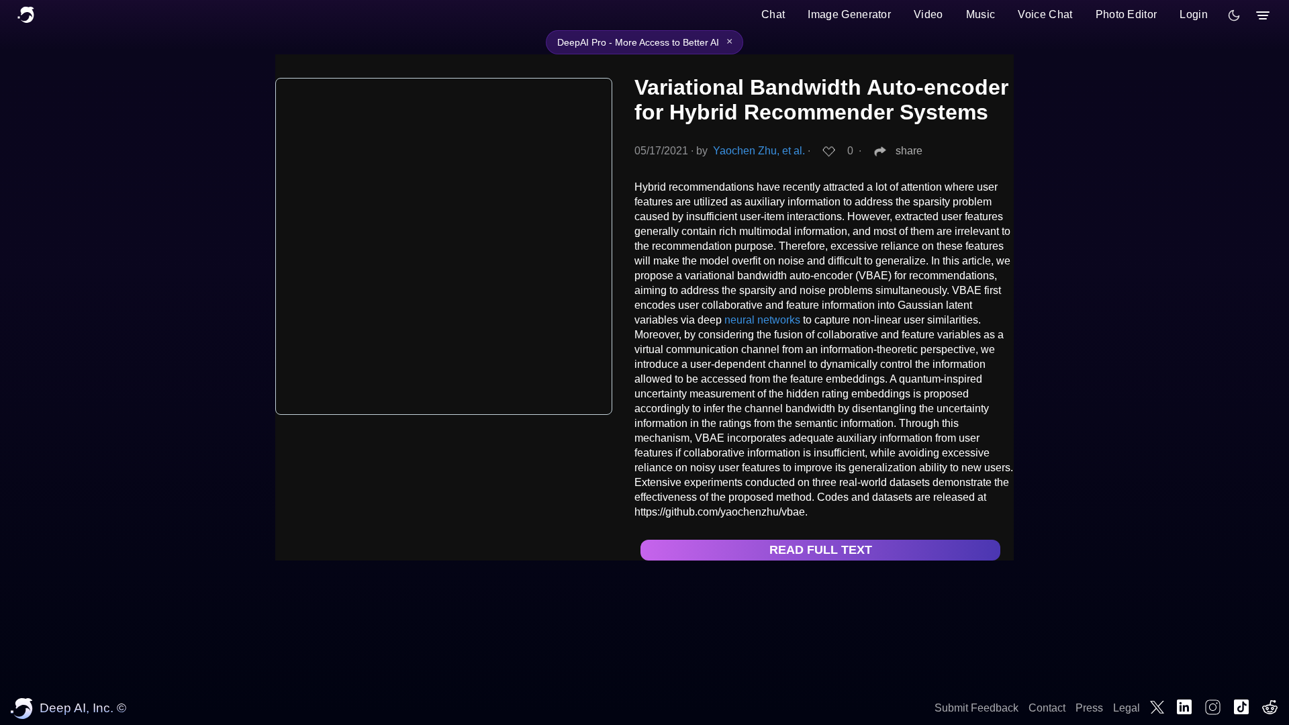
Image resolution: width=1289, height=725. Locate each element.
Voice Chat (1045, 14)
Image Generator (849, 14)
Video (928, 14)
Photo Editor (1126, 14)
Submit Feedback (976, 708)
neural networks (762, 320)
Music (981, 14)
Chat (773, 14)
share (909, 150)
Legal (1126, 708)
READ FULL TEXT (820, 550)
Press (1089, 708)
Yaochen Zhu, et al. (759, 150)
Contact (1047, 708)
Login (1194, 14)
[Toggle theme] (1234, 15)
